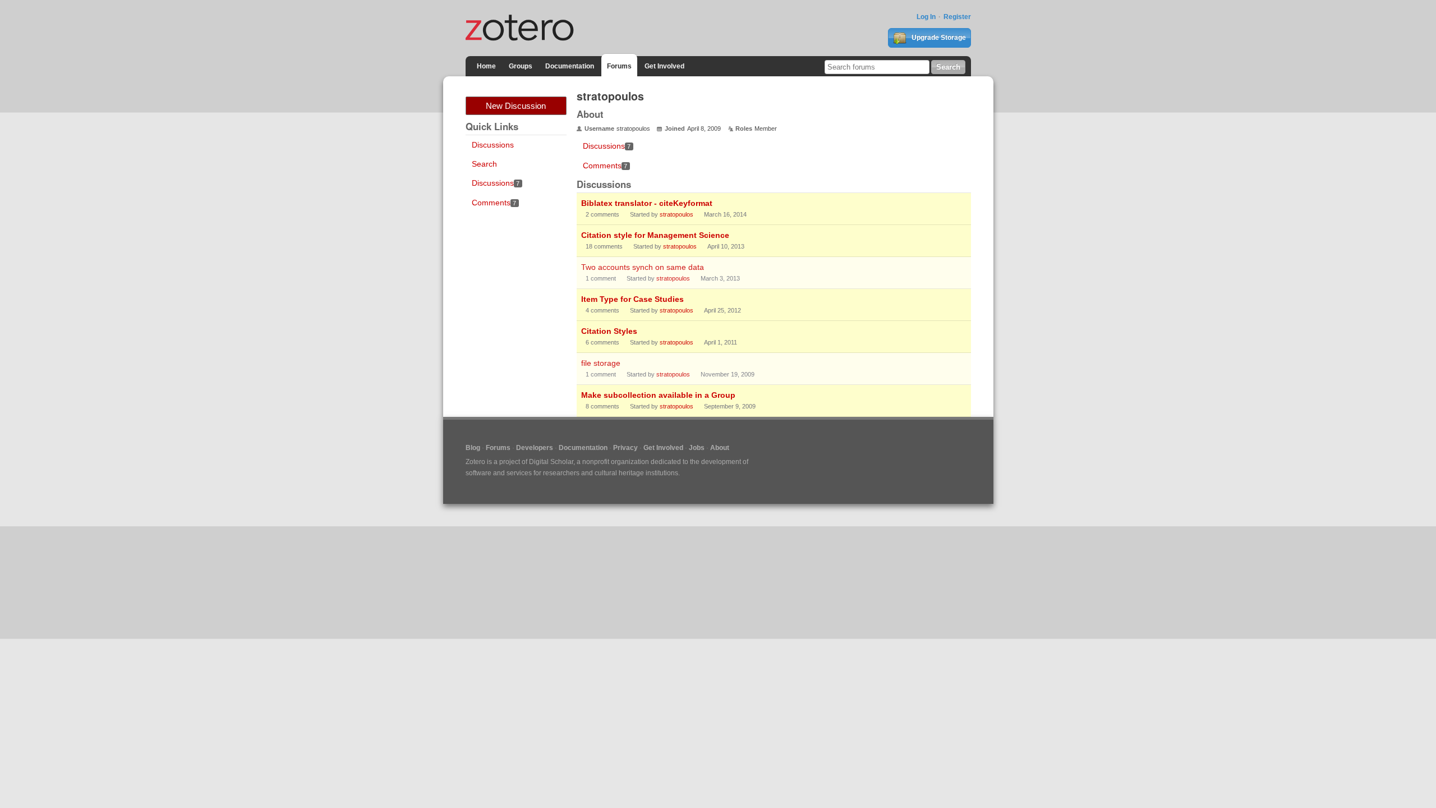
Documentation (569, 66)
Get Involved (664, 66)
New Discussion (516, 106)
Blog (473, 448)
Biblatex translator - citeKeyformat (646, 203)
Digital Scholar (551, 462)
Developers (534, 448)
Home (486, 66)
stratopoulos (676, 214)
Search (484, 163)
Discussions (493, 144)
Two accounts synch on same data (642, 267)
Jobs (697, 448)
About (719, 448)
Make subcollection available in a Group (658, 395)
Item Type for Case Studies (632, 299)
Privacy (625, 448)
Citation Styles (609, 331)
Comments (494, 202)
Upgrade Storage (938, 38)
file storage (600, 363)
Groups (520, 66)
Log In (926, 17)
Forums (619, 66)
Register (957, 17)
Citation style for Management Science (655, 235)
